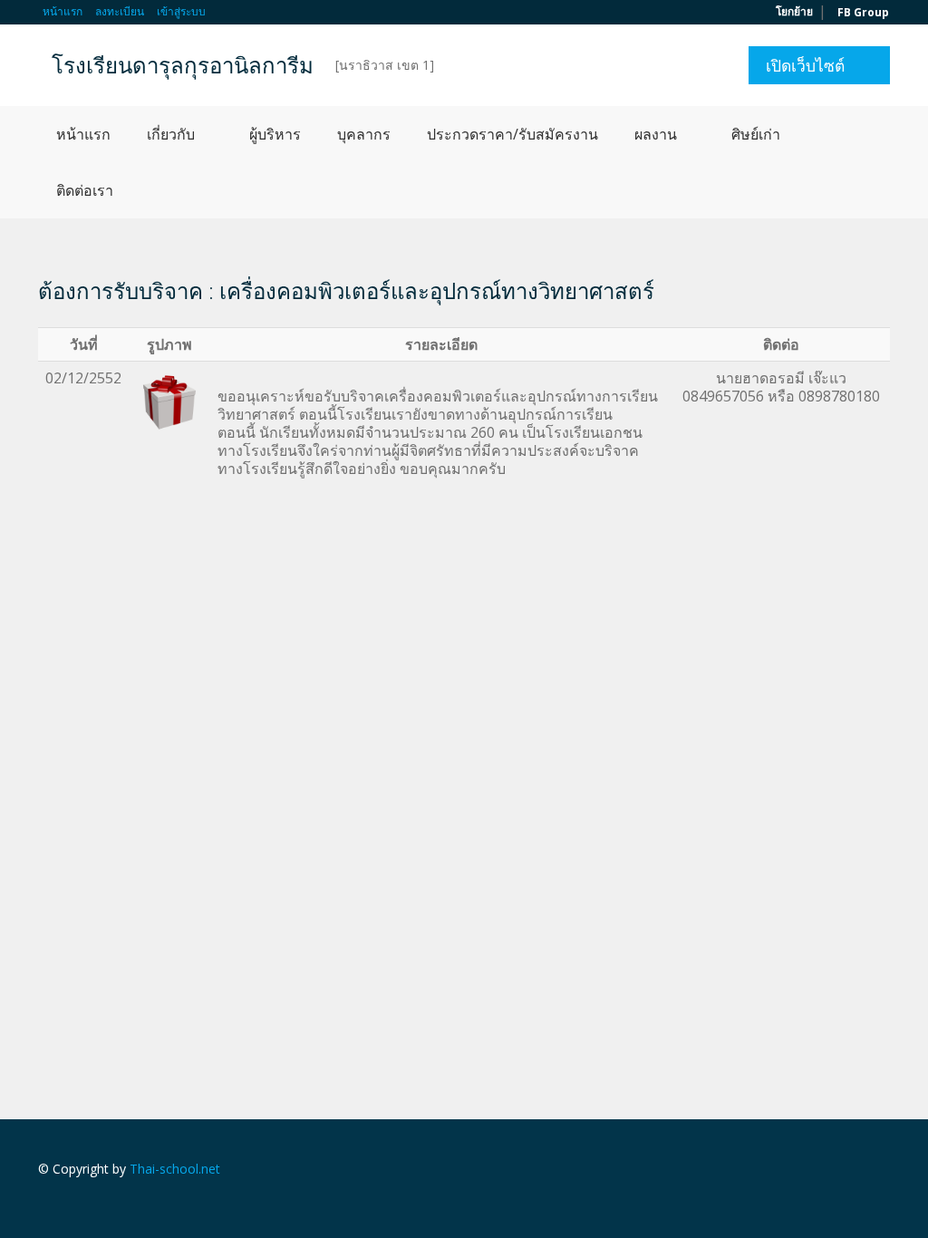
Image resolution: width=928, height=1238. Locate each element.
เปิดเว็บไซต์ (805, 65)
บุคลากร (364, 134)
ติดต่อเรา (84, 190)
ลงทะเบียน (119, 11)
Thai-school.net (175, 1168)
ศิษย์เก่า (755, 134)
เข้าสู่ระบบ (181, 11)
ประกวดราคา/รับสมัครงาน (512, 134)
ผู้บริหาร (275, 134)
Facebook (885, 1171)
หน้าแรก (62, 11)
